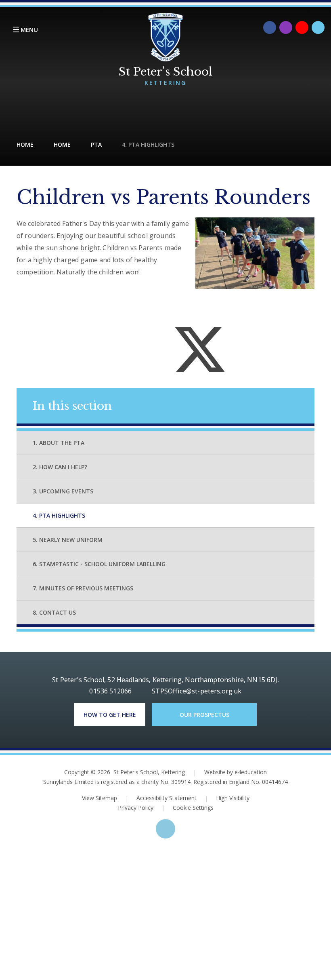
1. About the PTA (58, 443)
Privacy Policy (135, 807)
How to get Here (110, 714)
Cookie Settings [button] (187, 807)
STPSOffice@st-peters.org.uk (196, 691)
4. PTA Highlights (148, 144)
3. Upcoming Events (63, 491)
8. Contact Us (54, 612)
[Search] (318, 27)
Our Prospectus (204, 714)
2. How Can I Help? (60, 467)
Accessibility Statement (166, 798)
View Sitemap (99, 798)
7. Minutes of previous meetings (83, 588)
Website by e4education (235, 772)
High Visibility (232, 798)
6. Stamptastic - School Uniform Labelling (99, 564)
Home (25, 144)
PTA (96, 144)
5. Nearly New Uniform (68, 540)
